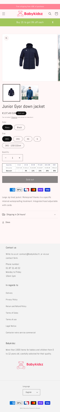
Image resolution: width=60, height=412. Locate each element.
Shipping (14, 117)
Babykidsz (26, 408)
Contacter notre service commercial (21, 332)
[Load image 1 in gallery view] (11, 92)
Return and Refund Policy (16, 306)
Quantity (5, 152)
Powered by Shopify (34, 408)
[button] (3, 14)
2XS (18, 139)
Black (19, 127)
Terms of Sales (12, 312)
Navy (7, 127)
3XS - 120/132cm (13, 145)
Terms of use (11, 319)
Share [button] (8, 222)
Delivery (9, 293)
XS (28, 139)
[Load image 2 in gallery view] (29, 92)
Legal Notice (11, 326)
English (29, 392)
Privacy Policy (11, 299)
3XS (7, 139)
